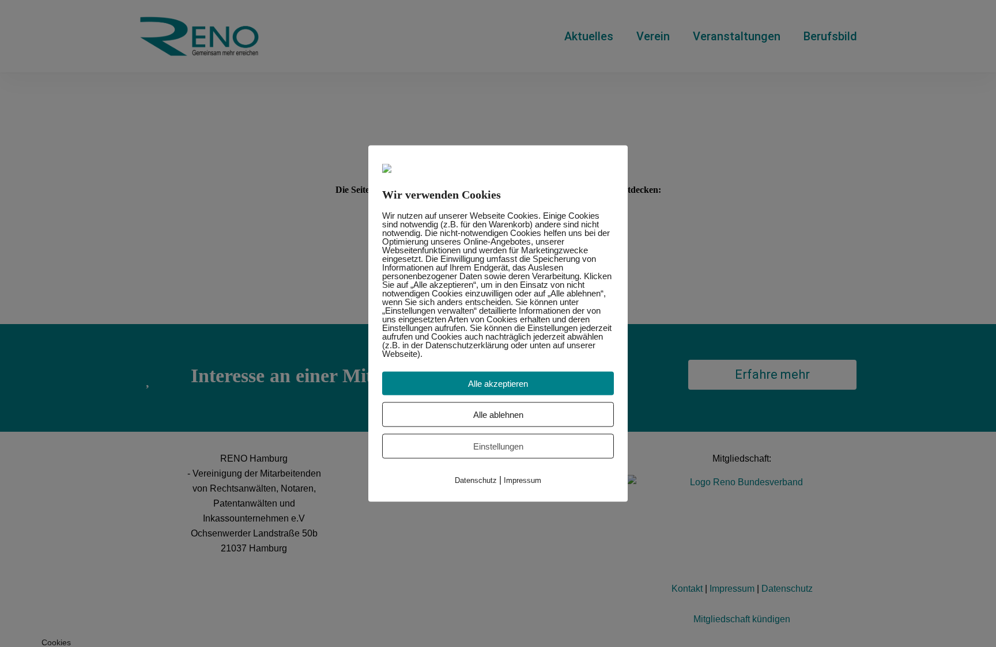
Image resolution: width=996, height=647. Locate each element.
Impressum (522, 480)
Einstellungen (498, 446)
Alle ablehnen (498, 415)
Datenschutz (476, 480)
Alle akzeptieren (498, 384)
